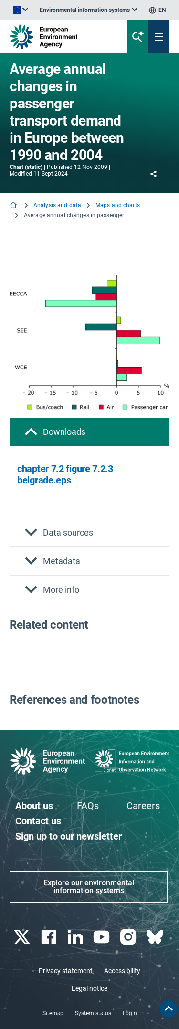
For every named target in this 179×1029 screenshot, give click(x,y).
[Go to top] (168, 1009)
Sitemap (52, 1013)
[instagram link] (129, 937)
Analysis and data (57, 205)
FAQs (88, 805)
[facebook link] (49, 937)
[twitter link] (23, 937)
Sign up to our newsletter (68, 836)
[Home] (14, 206)
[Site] (60, 36)
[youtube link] (103, 937)
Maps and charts (117, 205)
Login (130, 1013)
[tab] (89, 432)
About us (34, 805)
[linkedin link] (76, 937)
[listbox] (88, 10)
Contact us (38, 821)
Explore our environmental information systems (88, 886)
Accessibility (122, 971)
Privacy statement (66, 971)
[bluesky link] (156, 937)
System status (93, 1013)
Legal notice (89, 988)
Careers (143, 805)
